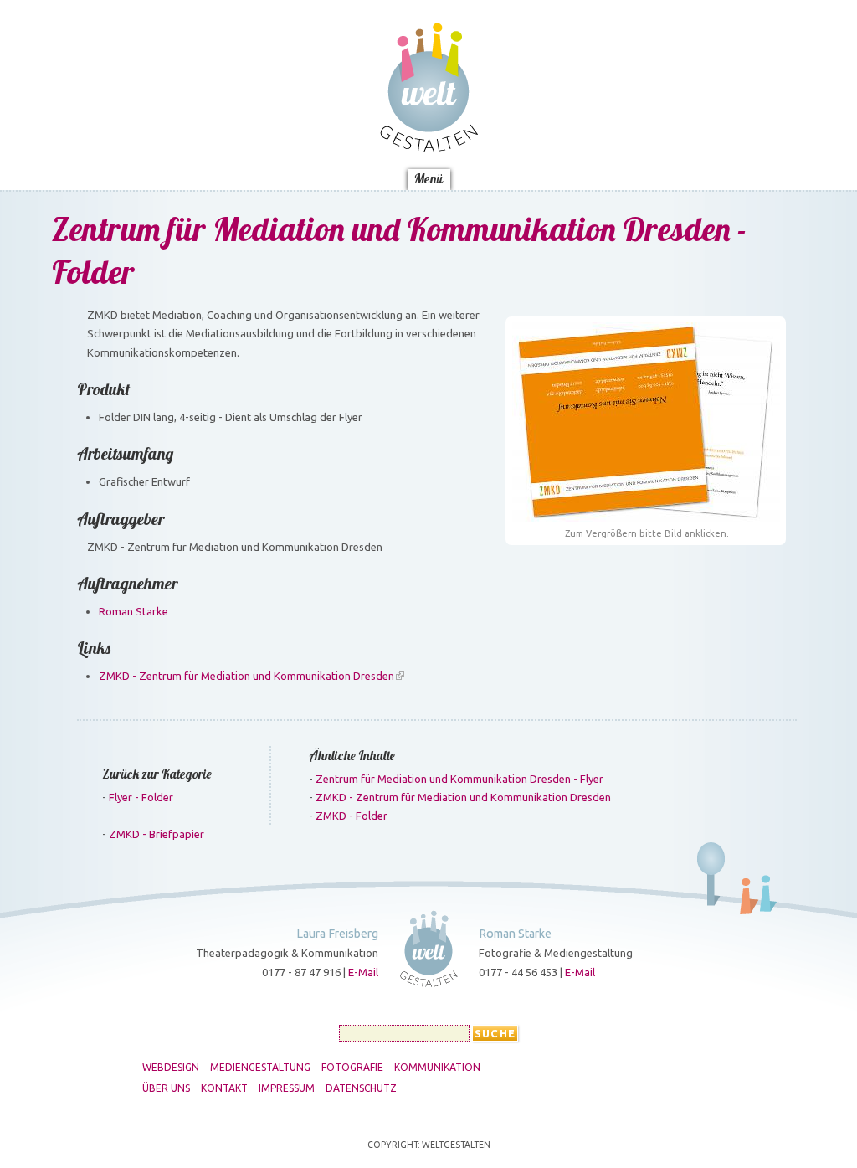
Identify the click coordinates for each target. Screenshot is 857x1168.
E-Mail (363, 972)
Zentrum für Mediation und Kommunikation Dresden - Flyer (459, 779)
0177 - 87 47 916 (301, 972)
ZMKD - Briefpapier (156, 834)
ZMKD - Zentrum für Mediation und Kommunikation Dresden (246, 676)
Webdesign (185, 99)
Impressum (451, 159)
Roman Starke (133, 611)
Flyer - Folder (141, 797)
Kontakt (373, 159)
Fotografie (544, 99)
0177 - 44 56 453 (518, 972)
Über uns (300, 159)
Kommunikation (644, 99)
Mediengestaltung (290, 99)
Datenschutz (543, 159)
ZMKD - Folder (351, 815)
